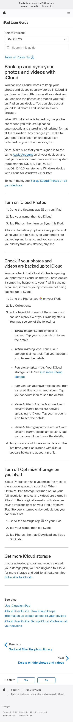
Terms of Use (9, 715)
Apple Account (23, 154)
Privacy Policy (25, 715)
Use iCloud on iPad (17, 605)
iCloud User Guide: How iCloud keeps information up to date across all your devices (35, 613)
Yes (26, 680)
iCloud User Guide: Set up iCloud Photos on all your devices (36, 623)
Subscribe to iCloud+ (19, 577)
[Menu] (68, 13)
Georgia (6, 706)
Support (15, 690)
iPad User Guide (16, 22)
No (46, 680)
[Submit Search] (8, 48)
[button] (19, 57)
